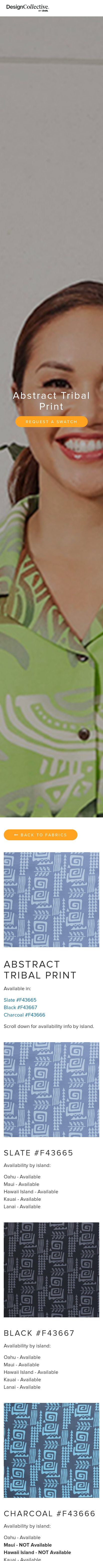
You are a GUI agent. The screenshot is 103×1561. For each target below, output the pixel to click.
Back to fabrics (43, 835)
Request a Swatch (52, 422)
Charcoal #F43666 (24, 1015)
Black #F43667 (20, 1007)
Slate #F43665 (20, 1000)
